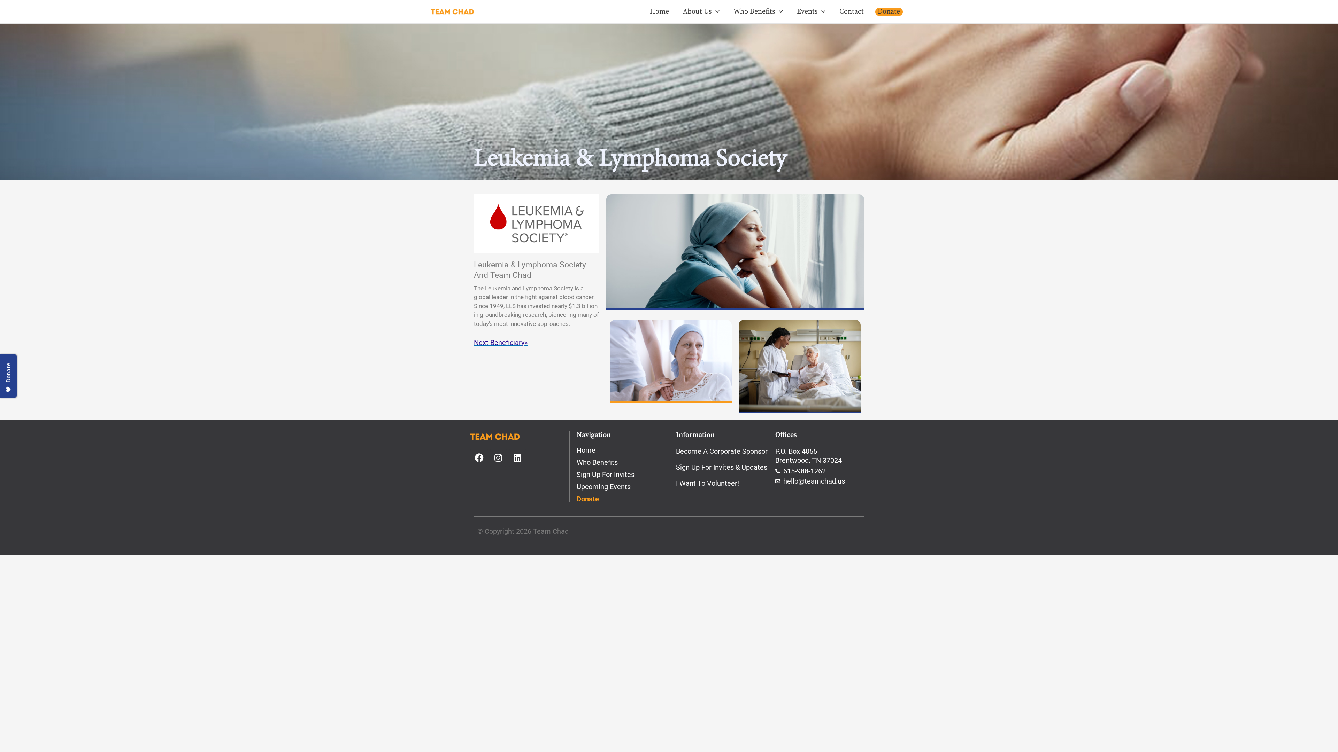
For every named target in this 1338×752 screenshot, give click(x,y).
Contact (851, 11)
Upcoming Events (604, 486)
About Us (697, 11)
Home (659, 11)
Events (807, 11)
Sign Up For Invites (606, 474)
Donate (889, 11)
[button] (716, 12)
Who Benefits (754, 11)
